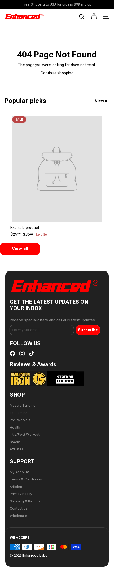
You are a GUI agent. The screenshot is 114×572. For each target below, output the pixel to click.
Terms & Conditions (26, 479)
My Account (19, 472)
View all (102, 101)
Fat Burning (19, 413)
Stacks (15, 442)
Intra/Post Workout (25, 435)
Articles (16, 487)
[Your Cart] (94, 16)
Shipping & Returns (25, 501)
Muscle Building (23, 405)
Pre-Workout (20, 420)
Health (15, 427)
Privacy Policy (21, 494)
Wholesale (18, 516)
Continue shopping (57, 73)
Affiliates (17, 449)
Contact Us (19, 508)
